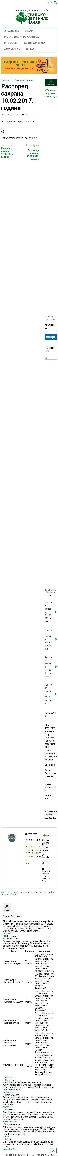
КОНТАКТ (30, 49)
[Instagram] (2, 3)
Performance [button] (9, 1092)
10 (26, 850)
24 (26, 856)
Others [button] (6, 1136)
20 (34, 853)
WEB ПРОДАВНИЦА (34, 43)
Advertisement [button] (10, 1122)
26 (32, 856)
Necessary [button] (8, 933)
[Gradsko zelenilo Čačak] (29, 23)
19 (32, 853)
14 (37, 850)
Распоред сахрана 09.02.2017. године (32, 155)
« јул (27, 863)
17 (26, 853)
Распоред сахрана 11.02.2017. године (7, 152)
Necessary (11, 936)
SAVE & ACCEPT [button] (10, 1149)
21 (37, 853)
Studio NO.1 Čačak (8, 894)
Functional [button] (8, 1077)
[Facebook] (7, 3)
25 (29, 856)
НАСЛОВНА (13, 31)
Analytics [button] (7, 1107)
